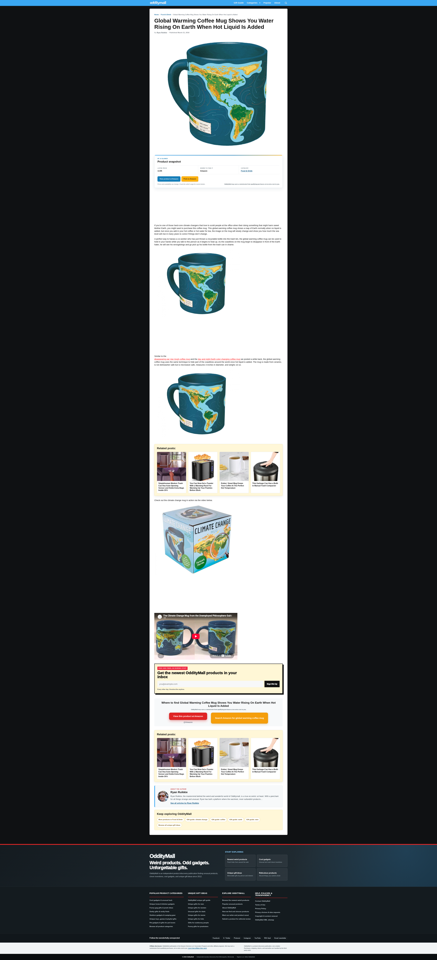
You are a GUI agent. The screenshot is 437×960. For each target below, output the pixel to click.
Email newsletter (280, 938)
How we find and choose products (235, 911)
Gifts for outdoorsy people (198, 923)
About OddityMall (229, 908)
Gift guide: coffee (218, 819)
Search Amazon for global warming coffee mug (239, 718)
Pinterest (237, 938)
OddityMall (162, 856)
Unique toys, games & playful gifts (163, 919)
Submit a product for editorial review (236, 919)
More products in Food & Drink (171, 819)
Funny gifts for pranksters (198, 926)
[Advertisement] (218, 207)
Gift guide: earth (235, 819)
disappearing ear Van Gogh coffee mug (172, 359)
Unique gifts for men (196, 904)
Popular (267, 3)
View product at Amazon (169, 179)
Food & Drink (166, 14)
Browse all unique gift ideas (169, 825)
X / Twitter (226, 938)
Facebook (216, 938)
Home (156, 14)
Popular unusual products (232, 904)
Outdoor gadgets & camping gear (162, 915)
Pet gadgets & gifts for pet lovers (162, 923)
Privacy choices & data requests (267, 912)
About (277, 3)
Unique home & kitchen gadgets (162, 904)
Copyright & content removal (266, 916)
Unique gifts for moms (196, 915)
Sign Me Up (272, 684)
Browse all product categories (161, 926)
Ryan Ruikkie (162, 32)
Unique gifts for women (197, 908)
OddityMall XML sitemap (264, 920)
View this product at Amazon (188, 716)
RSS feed (267, 938)
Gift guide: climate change (197, 819)
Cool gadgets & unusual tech (161, 900)
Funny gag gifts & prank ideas (161, 908)
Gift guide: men (252, 819)
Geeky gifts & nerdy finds (159, 911)
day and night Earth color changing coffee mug (219, 359)
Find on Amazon (190, 179)
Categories (252, 3)
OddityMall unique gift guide (199, 900)
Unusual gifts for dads (196, 911)
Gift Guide (239, 3)
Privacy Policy (260, 908)
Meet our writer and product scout (235, 915)
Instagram (247, 938)
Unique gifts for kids (196, 919)
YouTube (257, 938)
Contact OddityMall (262, 901)
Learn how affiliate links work (197, 948)
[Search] (286, 3)
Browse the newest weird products (235, 900)
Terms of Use (260, 905)
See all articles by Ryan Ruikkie (184, 803)
